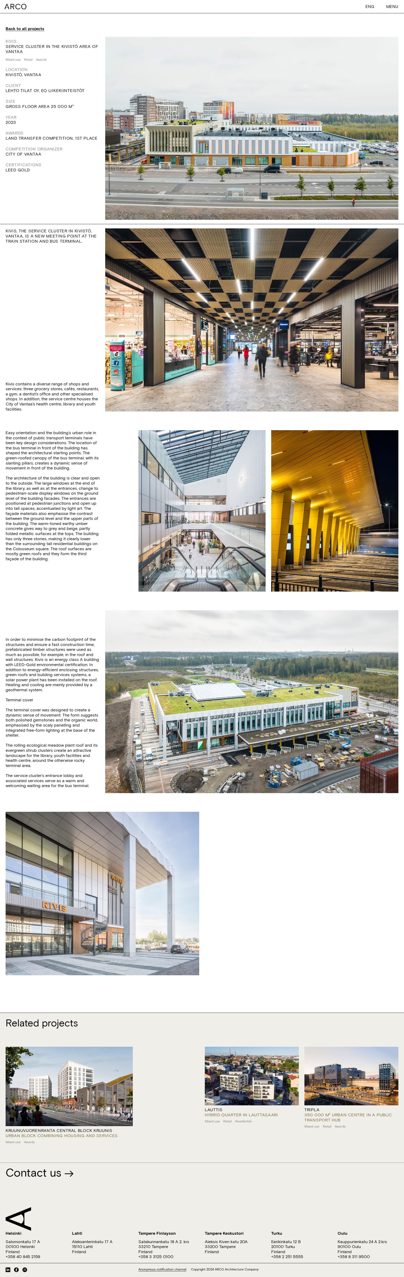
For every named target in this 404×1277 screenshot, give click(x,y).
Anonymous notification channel (162, 1269)
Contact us (35, 1172)
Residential (243, 1121)
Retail (28, 59)
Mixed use (13, 59)
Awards (41, 59)
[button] (369, 6)
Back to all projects (25, 28)
